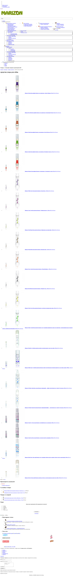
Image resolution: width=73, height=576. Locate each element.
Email (1, 561)
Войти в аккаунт (5, 5)
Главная (1, 69)
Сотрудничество (5, 553)
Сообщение (2, 566)
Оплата (3, 551)
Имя (1, 559)
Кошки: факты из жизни (11, 524)
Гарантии (4, 554)
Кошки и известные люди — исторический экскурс (16, 528)
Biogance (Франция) (5, 485)
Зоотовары (5, 69)
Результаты (36, 513)
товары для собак (11, 69)
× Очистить (2, 483)
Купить (57, 93)
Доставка (4, 552)
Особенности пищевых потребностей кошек (14, 521)
